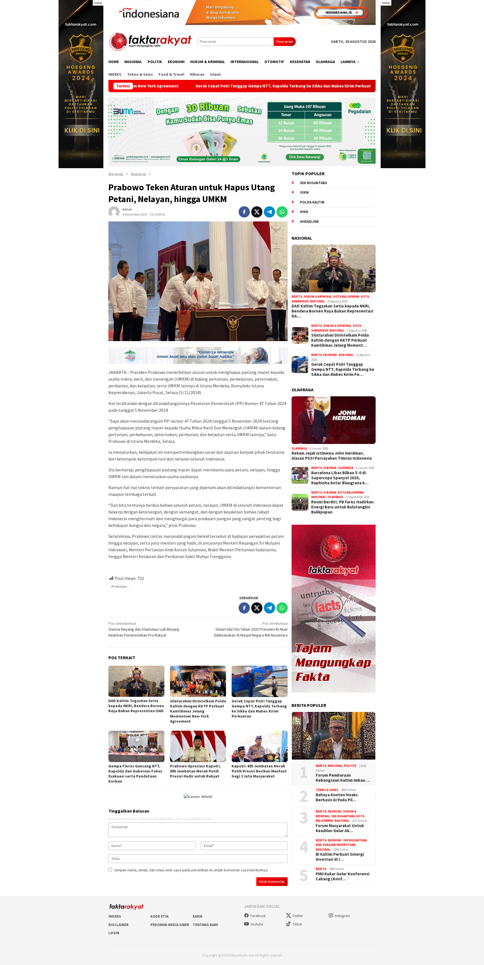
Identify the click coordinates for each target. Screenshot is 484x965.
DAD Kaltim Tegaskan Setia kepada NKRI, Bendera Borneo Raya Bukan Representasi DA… (332, 311)
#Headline (309, 221)
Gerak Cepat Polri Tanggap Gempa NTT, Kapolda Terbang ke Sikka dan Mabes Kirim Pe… (342, 369)
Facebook (258, 915)
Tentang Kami (205, 924)
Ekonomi (330, 355)
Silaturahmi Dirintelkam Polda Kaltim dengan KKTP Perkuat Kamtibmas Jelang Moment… (340, 340)
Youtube (256, 924)
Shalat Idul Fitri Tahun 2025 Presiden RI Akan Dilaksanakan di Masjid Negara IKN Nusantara (251, 629)
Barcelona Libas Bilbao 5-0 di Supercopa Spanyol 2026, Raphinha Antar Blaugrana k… (340, 477)
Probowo (119, 586)
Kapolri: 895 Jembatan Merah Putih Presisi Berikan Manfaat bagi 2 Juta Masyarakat (259, 771)
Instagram (342, 915)
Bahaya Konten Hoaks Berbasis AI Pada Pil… (337, 797)
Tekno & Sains (327, 790)
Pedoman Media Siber (169, 924)
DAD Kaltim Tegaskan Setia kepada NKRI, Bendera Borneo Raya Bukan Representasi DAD (136, 705)
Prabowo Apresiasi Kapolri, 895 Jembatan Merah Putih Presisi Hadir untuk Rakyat (195, 771)
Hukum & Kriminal (318, 296)
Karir (198, 916)
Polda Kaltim (312, 202)
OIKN (304, 192)
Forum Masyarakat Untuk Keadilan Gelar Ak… (340, 828)
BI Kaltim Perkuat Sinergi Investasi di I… (340, 857)
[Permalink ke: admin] (114, 211)
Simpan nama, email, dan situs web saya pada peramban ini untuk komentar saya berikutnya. (191, 870)
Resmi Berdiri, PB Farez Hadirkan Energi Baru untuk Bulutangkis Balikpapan (342, 506)
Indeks (114, 916)
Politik (350, 766)
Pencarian (284, 41)
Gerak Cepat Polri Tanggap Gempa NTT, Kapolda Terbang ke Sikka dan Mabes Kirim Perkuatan (240, 86)
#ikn (304, 211)
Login (113, 933)
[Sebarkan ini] (244, 211)
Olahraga (299, 448)
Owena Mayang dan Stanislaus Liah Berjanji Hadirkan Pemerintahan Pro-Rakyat (143, 629)
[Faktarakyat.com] (152, 41)
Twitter (297, 915)
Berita (297, 296)
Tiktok (297, 924)
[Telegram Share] (269, 211)
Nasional (317, 301)
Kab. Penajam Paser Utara (335, 845)
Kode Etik (159, 916)
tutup (98, 3)
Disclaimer (118, 924)
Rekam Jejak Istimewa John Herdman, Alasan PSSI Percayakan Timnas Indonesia (332, 456)
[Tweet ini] (256, 211)
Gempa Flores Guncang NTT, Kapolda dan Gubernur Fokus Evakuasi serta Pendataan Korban (135, 773)
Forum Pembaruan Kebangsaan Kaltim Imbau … (343, 778)
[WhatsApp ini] (282, 211)
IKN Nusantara (313, 182)
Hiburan (329, 468)
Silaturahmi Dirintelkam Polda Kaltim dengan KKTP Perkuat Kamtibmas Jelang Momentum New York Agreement (198, 711)
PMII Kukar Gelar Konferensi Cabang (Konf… (342, 876)
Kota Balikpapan (346, 296)
